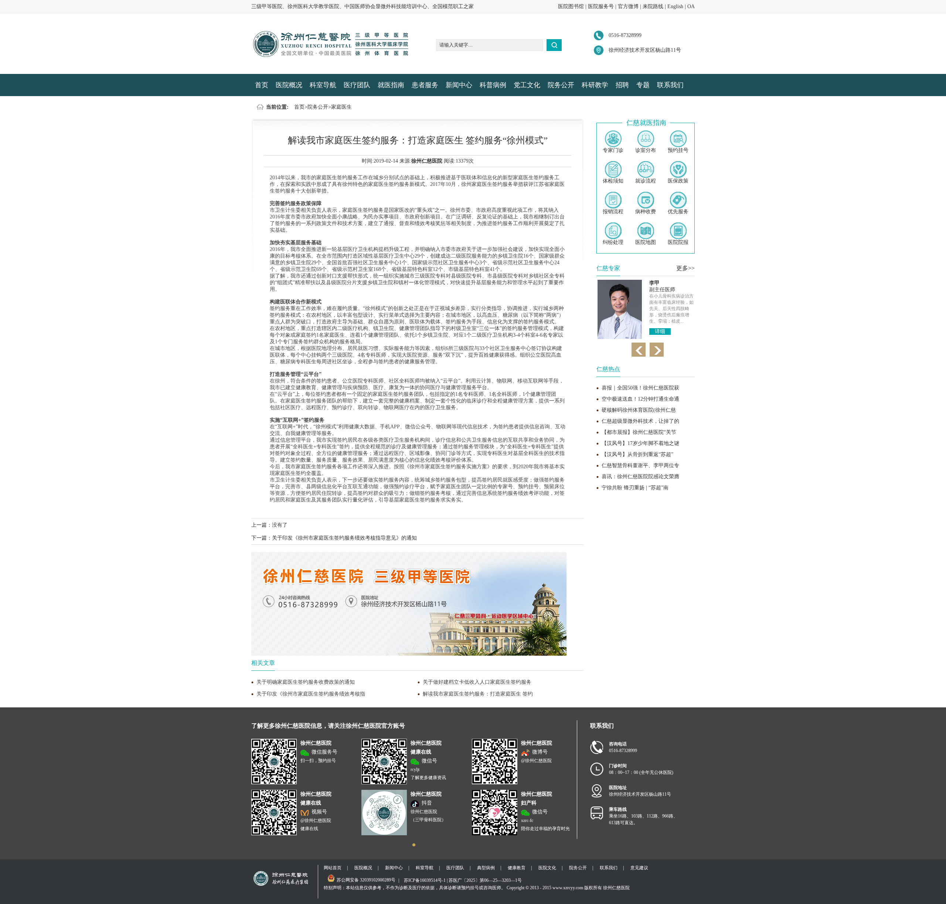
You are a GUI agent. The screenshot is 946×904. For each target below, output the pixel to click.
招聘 (622, 85)
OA (691, 6)
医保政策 (678, 181)
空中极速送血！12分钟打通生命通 (640, 399)
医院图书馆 (571, 6)
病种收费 (645, 211)
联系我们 (670, 85)
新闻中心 (459, 85)
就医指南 (391, 85)
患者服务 (425, 85)
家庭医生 (341, 107)
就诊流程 (645, 181)
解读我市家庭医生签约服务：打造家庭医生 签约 (478, 694)
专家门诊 (613, 150)
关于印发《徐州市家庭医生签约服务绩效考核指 (310, 694)
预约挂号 (678, 150)
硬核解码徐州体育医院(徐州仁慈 (639, 410)
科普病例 (493, 85)
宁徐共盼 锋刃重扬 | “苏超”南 (635, 487)
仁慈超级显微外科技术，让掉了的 (640, 421)
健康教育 (516, 867)
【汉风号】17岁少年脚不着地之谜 (640, 443)
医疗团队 (357, 85)
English (675, 6)
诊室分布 (645, 150)
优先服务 (678, 211)
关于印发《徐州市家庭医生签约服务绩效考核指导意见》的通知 (344, 538)
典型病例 (486, 867)
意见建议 (639, 867)
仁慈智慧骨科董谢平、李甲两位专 (640, 465)
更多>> (685, 268)
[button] (413, 844)
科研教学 (595, 85)
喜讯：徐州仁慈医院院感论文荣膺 (640, 476)
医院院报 (678, 242)
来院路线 (653, 6)
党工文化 (527, 85)
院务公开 (561, 85)
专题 (643, 85)
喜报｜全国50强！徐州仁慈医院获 (640, 388)
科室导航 (323, 85)
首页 (261, 85)
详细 (660, 331)
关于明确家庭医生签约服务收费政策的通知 (305, 682)
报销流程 (613, 211)
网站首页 (332, 867)
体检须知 (613, 181)
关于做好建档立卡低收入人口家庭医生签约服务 (477, 682)
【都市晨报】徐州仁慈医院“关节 (639, 432)
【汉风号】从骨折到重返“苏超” (637, 454)
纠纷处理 (613, 242)
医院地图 (645, 242)
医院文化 (547, 867)
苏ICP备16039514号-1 (425, 880)
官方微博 (628, 6)
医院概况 (289, 85)
